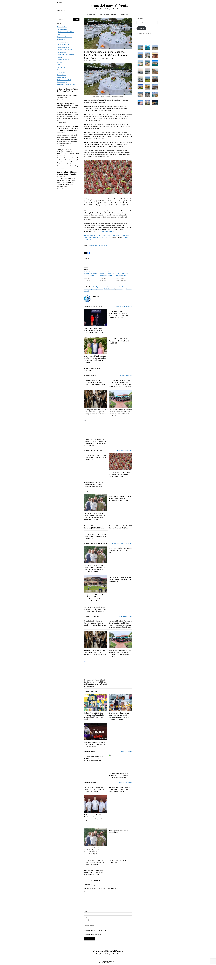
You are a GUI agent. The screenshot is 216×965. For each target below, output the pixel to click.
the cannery (119, 289)
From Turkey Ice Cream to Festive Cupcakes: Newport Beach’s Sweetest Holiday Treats (95, 382)
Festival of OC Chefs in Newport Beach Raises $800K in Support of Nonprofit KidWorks (122, 274)
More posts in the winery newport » (124, 826)
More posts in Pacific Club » (125, 691)
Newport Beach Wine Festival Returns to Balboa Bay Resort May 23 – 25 (119, 341)
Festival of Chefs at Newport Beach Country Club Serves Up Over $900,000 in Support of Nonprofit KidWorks (94, 517)
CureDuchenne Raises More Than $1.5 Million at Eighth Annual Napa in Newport (118, 775)
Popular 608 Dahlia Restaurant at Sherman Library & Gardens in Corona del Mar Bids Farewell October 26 (120, 413)
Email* (85, 917)
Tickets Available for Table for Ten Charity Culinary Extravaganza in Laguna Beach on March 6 (94, 818)
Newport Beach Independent (98, 245)
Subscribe (141, 28)
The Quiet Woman (63, 42)
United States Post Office (66, 32)
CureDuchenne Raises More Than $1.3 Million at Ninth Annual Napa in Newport (93, 758)
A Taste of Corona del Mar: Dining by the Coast (68, 90)
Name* (85, 911)
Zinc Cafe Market (63, 47)
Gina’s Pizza (62, 52)
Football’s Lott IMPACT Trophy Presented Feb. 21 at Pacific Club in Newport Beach (95, 744)
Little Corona (62, 65)
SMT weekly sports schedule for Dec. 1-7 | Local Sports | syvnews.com (68, 151)
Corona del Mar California (108, 6)
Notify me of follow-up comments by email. (96, 930)
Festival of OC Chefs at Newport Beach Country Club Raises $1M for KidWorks (90, 274)
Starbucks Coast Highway (66, 55)
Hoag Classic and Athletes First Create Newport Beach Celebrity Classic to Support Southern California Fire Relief (95, 598)
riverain (113, 289)
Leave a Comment (62, 99)
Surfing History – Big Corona (66, 84)
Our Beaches (114, 14)
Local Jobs (106, 14)
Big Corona (61, 67)
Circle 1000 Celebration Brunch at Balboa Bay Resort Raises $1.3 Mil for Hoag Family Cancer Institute (95, 359)
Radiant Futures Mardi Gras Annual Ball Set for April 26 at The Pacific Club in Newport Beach (94, 716)
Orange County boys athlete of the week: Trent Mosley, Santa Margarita (67, 106)
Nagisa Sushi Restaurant (64, 37)
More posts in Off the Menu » (125, 616)
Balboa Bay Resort (96, 287)
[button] (140, 47)
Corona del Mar (91, 14)
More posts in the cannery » (125, 782)
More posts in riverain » (126, 751)
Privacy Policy (62, 29)
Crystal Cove (61, 72)
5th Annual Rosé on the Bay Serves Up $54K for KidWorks (94, 527)
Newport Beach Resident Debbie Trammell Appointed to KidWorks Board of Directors (120, 498)
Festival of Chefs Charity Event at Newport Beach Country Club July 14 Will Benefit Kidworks (95, 609)
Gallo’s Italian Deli (63, 60)
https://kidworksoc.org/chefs (104, 231)
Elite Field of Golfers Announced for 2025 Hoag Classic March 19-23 (120, 550)
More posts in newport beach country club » (122, 543)
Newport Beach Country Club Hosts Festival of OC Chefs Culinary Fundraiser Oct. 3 (94, 485)
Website (86, 923)
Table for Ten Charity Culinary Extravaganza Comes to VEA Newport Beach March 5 (119, 789)
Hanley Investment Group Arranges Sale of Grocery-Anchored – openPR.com (67, 128)
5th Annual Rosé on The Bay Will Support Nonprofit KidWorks (120, 527)
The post (87, 235)
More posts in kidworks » (126, 491)
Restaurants (124, 14)
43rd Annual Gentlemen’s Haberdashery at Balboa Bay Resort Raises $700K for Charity (95, 330)
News (100, 14)
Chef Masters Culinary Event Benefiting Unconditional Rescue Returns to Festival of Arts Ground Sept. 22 (119, 716)
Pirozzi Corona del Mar (65, 49)
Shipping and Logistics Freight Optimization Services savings (108, 962)
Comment (86, 891)
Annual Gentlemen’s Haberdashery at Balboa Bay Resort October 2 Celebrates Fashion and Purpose (118, 314)
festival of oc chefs (115, 287)
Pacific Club (107, 289)
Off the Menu (99, 289)
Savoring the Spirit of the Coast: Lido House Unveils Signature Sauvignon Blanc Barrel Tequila (95, 412)
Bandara (60, 57)
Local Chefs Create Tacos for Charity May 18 (119, 861)
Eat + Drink (106, 287)
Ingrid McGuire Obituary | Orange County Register (67, 173)
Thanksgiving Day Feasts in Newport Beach (93, 369)
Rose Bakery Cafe (63, 44)
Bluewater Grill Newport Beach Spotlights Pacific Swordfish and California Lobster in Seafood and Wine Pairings (95, 442)
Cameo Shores (61, 75)
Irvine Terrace (61, 77)
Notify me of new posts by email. (93, 934)
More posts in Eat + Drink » (126, 375)
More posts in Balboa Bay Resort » (124, 306)
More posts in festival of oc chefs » (124, 450)
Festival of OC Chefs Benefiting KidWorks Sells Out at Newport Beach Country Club (107, 274)
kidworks (123, 287)
